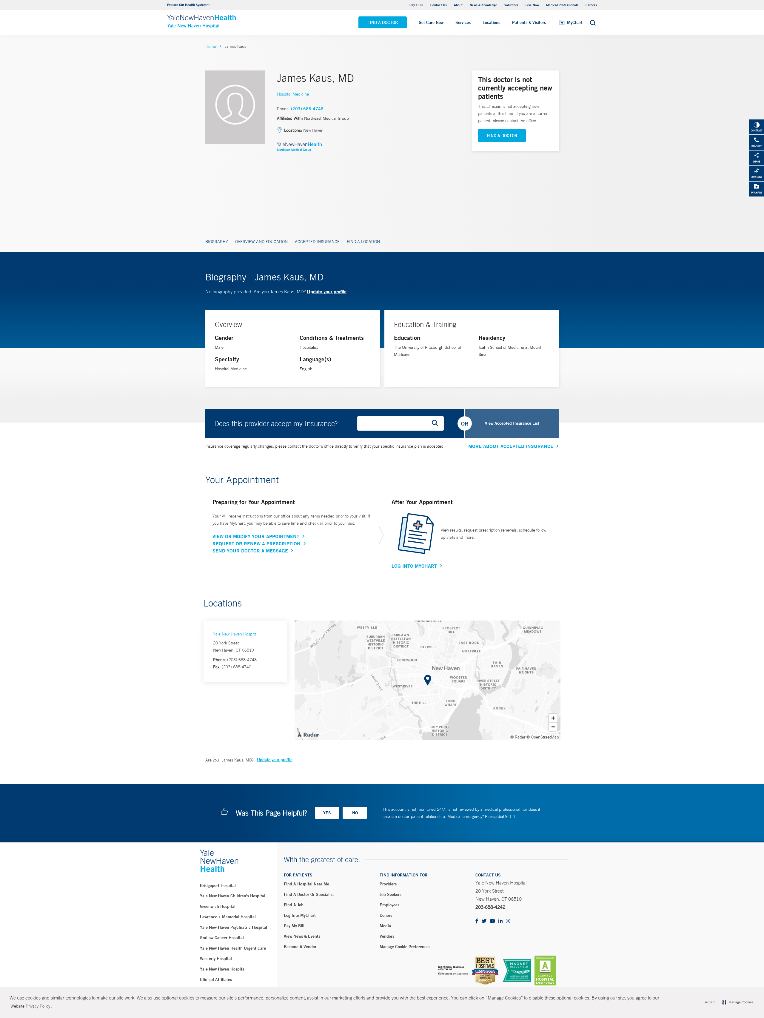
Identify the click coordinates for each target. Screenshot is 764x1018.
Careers (591, 5)
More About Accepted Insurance (510, 446)
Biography (216, 241)
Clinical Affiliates (216, 979)
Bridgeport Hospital (218, 885)
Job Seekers (390, 894)
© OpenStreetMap (542, 737)
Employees (389, 905)
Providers (388, 884)
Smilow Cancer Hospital (222, 937)
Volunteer (511, 5)
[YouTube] (492, 921)
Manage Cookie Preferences (405, 946)
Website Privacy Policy (30, 1006)
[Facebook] (476, 921)
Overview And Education (261, 241)
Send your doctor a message (250, 550)
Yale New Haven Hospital (235, 634)
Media (385, 925)
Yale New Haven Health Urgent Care (233, 948)
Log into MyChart (300, 915)
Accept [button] (710, 1002)
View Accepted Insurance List (512, 423)
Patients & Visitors (529, 22)
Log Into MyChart (414, 565)
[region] (427, 680)
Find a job (294, 905)
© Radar (518, 737)
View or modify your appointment (255, 536)
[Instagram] (508, 921)
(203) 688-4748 (307, 108)
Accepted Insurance (317, 241)
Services (463, 22)
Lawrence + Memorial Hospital (228, 916)
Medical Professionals (562, 5)
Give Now (532, 5)
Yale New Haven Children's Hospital (232, 896)
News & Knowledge (483, 5)
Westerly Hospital (216, 958)
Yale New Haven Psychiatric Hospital (233, 927)
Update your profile (326, 291)
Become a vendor (300, 946)
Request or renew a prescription (256, 543)
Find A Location (363, 241)
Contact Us (438, 5)
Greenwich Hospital (217, 906)
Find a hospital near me (306, 884)
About (458, 5)
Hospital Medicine (293, 94)
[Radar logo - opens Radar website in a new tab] (308, 734)
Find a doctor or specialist (309, 894)
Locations (491, 22)
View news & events (302, 936)
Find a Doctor (382, 22)
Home (210, 46)
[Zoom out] (553, 726)
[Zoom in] (553, 718)
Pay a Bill (416, 5)
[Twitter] (484, 921)
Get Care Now (431, 22)
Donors (386, 915)
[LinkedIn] (500, 921)
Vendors (387, 936)
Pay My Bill (294, 925)
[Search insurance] (437, 423)
